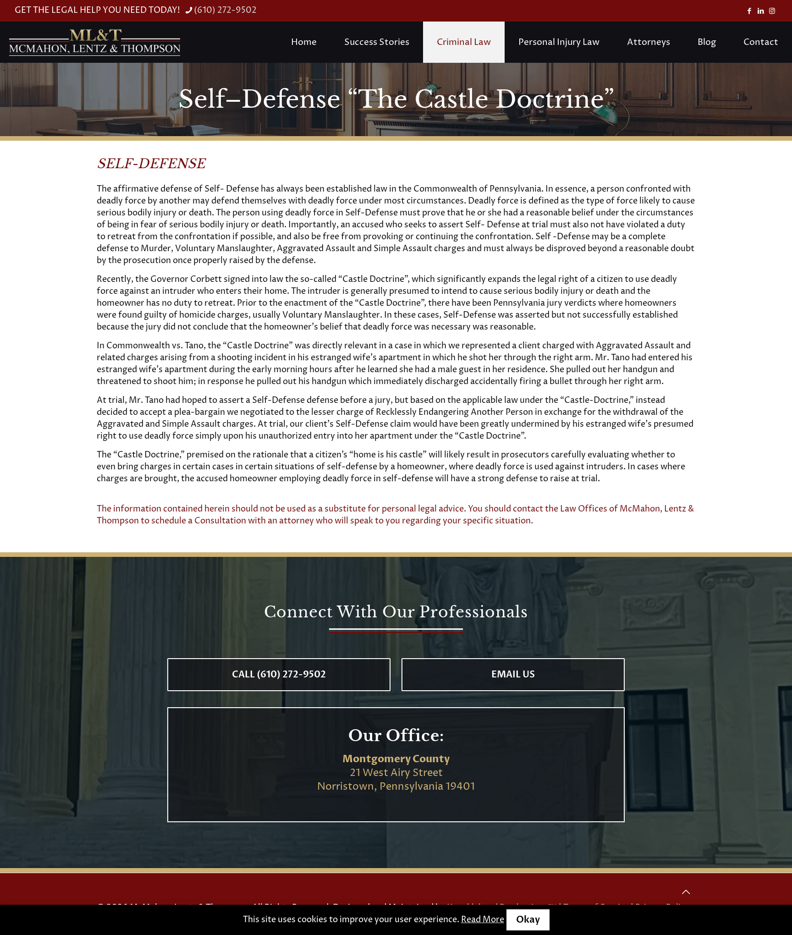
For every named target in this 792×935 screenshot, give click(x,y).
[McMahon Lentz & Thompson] (94, 42)
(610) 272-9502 (225, 10)
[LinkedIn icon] (760, 11)
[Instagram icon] (772, 11)
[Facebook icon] (749, 11)
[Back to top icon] (685, 892)
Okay (528, 919)
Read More (482, 919)
